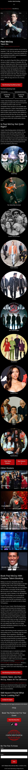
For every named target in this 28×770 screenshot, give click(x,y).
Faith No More (14, 455)
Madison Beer (14, 393)
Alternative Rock (7, 46)
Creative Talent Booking (14, 1)
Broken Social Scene (14, 236)
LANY (14, 424)
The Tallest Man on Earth (14, 205)
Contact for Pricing (7, 95)
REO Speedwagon (14, 330)
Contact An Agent (7, 699)
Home (2, 8)
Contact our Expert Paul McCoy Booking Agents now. (13, 683)
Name (2, 748)
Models (4, 526)
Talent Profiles (8, 8)
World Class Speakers (10, 567)
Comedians (5, 506)
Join (14, 761)
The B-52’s (14, 361)
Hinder (14, 299)
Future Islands (14, 267)
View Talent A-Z (22, 462)
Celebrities (5, 486)
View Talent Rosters (7, 462)
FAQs (14, 708)
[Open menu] (14, 4)
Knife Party (14, 173)
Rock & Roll (17, 46)
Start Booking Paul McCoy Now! (11, 84)
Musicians (12, 46)
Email (3, 754)
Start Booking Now (14, 719)
